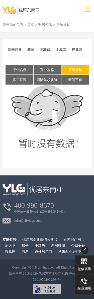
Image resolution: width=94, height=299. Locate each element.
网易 (25, 251)
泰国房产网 (72, 239)
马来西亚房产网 (70, 251)
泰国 (30, 50)
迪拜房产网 (43, 251)
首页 (30, 25)
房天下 (10, 245)
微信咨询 (84, 269)
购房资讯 (45, 25)
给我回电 (84, 288)
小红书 (40, 245)
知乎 (25, 245)
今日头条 (78, 245)
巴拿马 (77, 50)
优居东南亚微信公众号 (39, 239)
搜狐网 (10, 251)
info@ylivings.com (28, 220)
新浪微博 (58, 245)
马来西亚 (15, 50)
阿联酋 (45, 50)
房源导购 (75, 70)
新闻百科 (75, 80)
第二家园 (19, 80)
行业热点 (19, 70)
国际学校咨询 (47, 80)
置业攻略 (47, 70)
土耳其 (61, 50)
